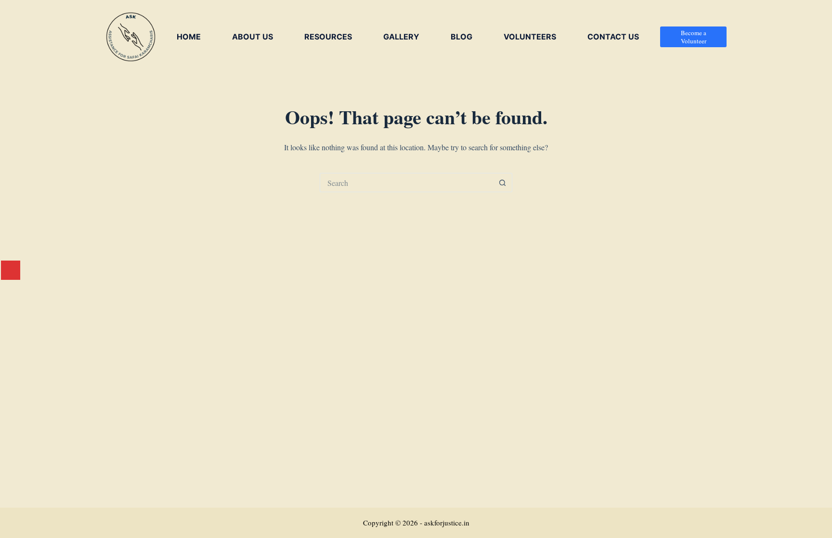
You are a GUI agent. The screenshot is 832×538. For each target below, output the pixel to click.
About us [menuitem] (252, 36)
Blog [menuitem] (461, 36)
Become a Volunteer (693, 36)
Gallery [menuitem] (401, 36)
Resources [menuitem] (328, 36)
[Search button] (502, 182)
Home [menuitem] (189, 36)
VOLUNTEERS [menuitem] (530, 36)
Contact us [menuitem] (613, 36)
